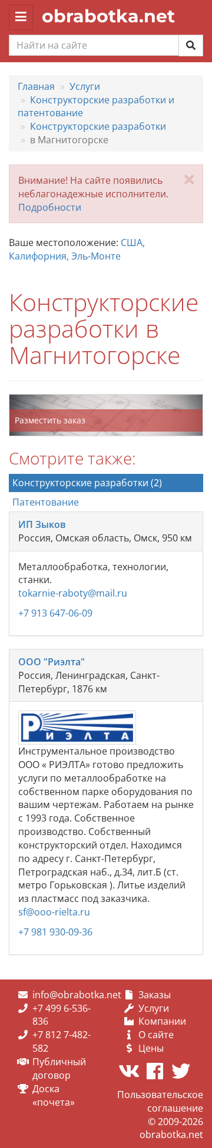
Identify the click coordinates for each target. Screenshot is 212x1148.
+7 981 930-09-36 (55, 931)
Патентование (45, 502)
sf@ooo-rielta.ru (54, 911)
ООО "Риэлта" (51, 661)
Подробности (49, 207)
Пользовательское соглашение (160, 1101)
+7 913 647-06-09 (55, 613)
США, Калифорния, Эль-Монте (77, 249)
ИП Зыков (42, 524)
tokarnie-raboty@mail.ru (72, 593)
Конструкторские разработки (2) (87, 482)
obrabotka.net (108, 16)
